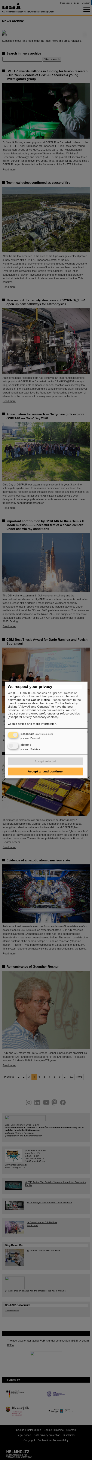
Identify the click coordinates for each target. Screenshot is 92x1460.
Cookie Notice (40, 699)
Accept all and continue (45, 771)
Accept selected (45, 761)
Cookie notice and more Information (32, 723)
